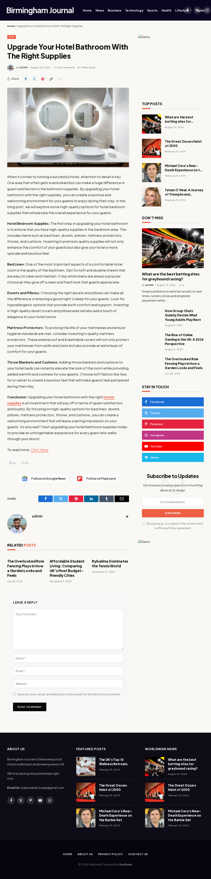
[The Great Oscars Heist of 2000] (151, 148)
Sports (152, 10)
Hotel (24, 462)
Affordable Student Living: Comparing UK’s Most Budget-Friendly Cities (67, 568)
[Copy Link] (51, 79)
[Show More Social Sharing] (59, 79)
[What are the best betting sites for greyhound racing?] (151, 124)
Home (87, 10)
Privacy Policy (167, 528)
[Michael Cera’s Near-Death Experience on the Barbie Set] (151, 172)
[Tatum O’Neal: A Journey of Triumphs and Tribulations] (151, 196)
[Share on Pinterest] (42, 79)
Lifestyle (182, 10)
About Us (85, 854)
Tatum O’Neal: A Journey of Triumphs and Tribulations (184, 192)
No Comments (66, 67)
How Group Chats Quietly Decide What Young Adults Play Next (183, 315)
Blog (11, 37)
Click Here (39, 450)
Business (114, 10)
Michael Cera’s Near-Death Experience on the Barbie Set (184, 168)
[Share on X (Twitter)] (34, 79)
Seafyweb (125, 864)
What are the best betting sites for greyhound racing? (179, 119)
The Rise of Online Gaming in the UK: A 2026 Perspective (184, 339)
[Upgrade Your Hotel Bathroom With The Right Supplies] (68, 127)
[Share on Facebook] (25, 79)
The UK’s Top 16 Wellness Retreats (113, 762)
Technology (134, 10)
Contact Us (138, 854)
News (100, 10)
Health (167, 10)
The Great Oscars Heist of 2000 (183, 143)
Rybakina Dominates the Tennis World (110, 563)
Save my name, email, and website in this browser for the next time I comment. (69, 694)
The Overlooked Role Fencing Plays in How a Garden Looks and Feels (25, 568)
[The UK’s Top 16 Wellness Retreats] (85, 766)
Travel (200, 10)
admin (23, 67)
